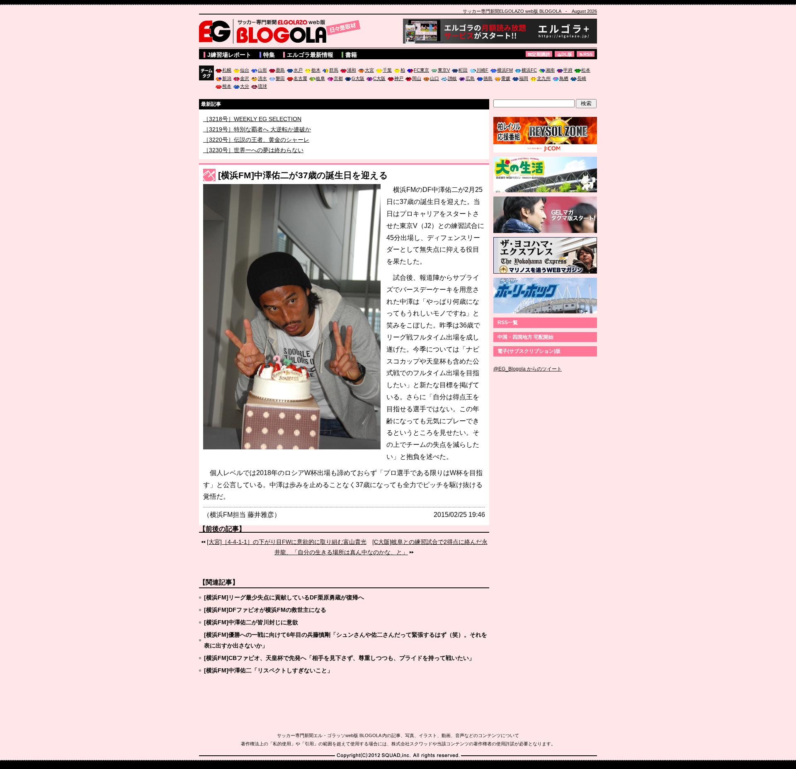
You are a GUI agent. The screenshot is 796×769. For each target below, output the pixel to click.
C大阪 (379, 78)
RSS (587, 54)
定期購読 (541, 54)
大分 (244, 86)
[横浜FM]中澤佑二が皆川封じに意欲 (251, 622)
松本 (585, 70)
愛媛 (505, 78)
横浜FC (529, 70)
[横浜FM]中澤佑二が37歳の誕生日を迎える (303, 175)
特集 (269, 54)
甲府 (568, 70)
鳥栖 (563, 78)
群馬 (333, 70)
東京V (444, 70)
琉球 (262, 86)
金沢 (244, 78)
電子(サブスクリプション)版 (529, 351)
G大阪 (358, 78)
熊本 (226, 86)
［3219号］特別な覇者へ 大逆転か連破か (257, 139)
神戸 (398, 78)
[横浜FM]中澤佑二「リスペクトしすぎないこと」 (268, 670)
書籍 (351, 54)
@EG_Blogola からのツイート (527, 369)
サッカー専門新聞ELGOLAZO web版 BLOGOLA (282, 31)
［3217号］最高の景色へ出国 (241, 118)
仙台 (244, 70)
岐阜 (320, 78)
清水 (262, 78)
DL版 (566, 54)
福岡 (523, 78)
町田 (463, 70)
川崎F (482, 70)
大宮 (369, 70)
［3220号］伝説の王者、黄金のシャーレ (256, 149)
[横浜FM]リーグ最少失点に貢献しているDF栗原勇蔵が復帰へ (284, 597)
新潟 (226, 78)
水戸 (298, 70)
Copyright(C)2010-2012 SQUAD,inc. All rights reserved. (398, 756)
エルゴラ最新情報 (310, 54)
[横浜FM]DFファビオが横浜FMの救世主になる (265, 609)
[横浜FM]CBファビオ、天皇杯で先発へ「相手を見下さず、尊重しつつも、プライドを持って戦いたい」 (339, 658)
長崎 (581, 78)
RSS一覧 (508, 322)
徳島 (488, 78)
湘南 (550, 70)
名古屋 (300, 78)
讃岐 (452, 78)
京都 (338, 78)
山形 (262, 70)
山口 (434, 78)
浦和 (351, 70)
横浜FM (505, 70)
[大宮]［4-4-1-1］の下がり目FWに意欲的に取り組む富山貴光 (286, 542)
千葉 (387, 70)
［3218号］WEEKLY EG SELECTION (252, 129)
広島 (470, 78)
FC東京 (421, 70)
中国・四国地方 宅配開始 (525, 337)
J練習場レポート (229, 54)
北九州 (544, 78)
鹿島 (280, 70)
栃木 (315, 70)
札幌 (226, 70)
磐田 (280, 78)
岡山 (416, 78)
